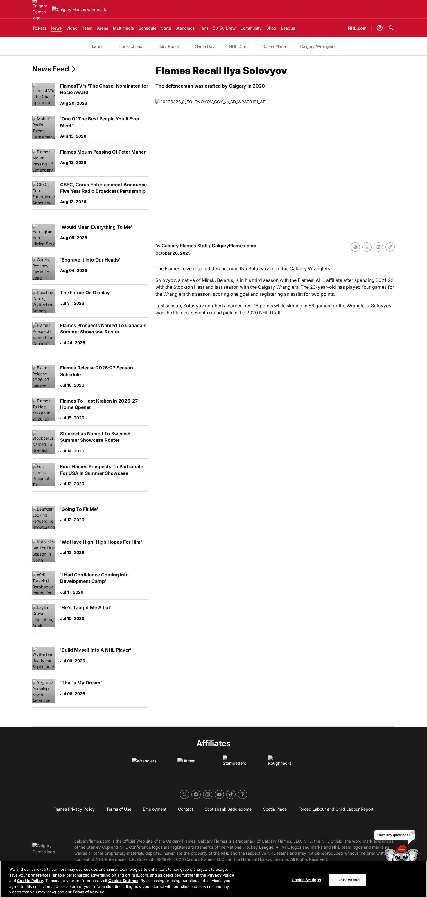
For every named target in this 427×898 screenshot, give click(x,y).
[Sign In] (379, 27)
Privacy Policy (220, 875)
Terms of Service (88, 892)
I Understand (348, 879)
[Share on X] (367, 247)
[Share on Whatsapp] (355, 247)
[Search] (391, 27)
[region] (213, 879)
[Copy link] (390, 247)
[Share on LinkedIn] (378, 247)
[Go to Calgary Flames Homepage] (79, 9)
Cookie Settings (123, 880)
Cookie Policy (30, 880)
